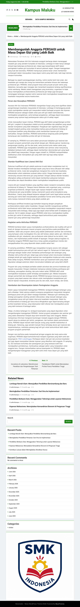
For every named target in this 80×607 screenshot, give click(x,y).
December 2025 (14, 492)
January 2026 (13, 488)
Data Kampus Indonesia (45, 19)
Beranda (28, 19)
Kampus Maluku (40, 10)
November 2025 (14, 496)
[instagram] (9, 10)
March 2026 (12, 480)
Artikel (11, 44)
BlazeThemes (60, 604)
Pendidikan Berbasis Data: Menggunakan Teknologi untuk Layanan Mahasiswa (56, 2)
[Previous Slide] (69, 2)
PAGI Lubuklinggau (25, 339)
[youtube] (17, 10)
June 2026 (12, 472)
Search (10, 418)
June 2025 (12, 516)
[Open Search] (69, 19)
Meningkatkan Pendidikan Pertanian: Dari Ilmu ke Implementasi (38, 27)
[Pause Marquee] (71, 28)
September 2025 (14, 504)
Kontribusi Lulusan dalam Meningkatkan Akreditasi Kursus (28, 450)
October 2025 (13, 500)
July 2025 (12, 512)
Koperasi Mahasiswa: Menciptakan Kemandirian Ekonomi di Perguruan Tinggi (39, 406)
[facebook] (7, 10)
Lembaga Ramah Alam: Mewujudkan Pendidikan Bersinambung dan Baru (38, 384)
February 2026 (13, 484)
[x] (12, 10)
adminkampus (14, 57)
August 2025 (13, 508)
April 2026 (12, 476)
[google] (14, 10)
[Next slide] (72, 2)
